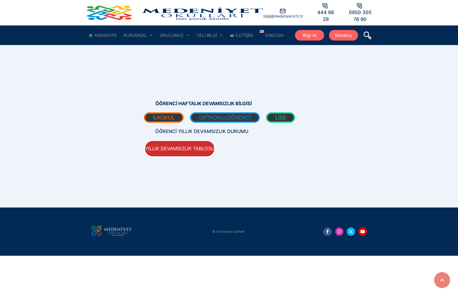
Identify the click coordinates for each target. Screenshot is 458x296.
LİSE (280, 117)
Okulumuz (172, 35)
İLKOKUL (164, 117)
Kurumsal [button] (135, 35)
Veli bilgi (206, 35)
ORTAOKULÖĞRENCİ (225, 117)
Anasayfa (105, 35)
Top (442, 280)
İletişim (244, 35)
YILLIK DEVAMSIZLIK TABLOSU (179, 148)
